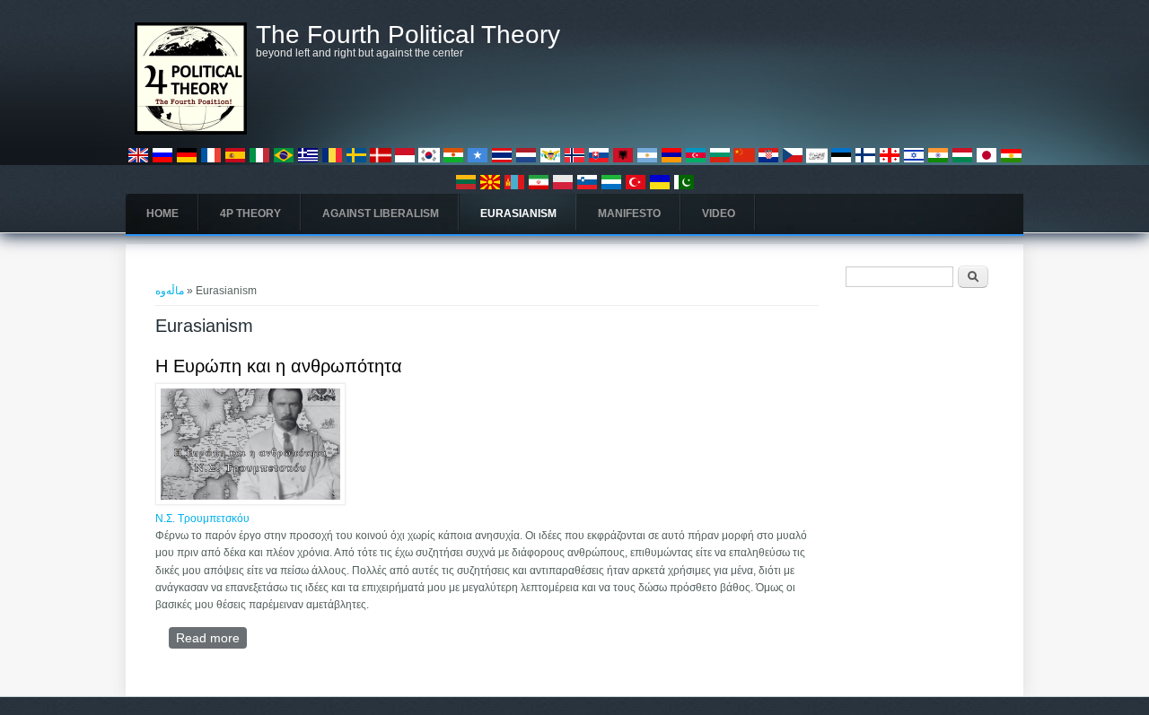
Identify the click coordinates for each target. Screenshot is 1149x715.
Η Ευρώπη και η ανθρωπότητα (278, 366)
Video (718, 213)
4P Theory (250, 213)
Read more (211, 638)
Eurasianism (518, 213)
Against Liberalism (380, 213)
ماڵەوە (169, 290)
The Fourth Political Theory (408, 35)
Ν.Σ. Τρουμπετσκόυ (202, 518)
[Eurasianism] (138, 162)
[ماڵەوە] (191, 131)
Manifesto (629, 213)
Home (162, 213)
